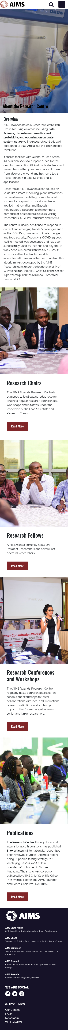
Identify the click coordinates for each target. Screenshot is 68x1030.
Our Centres (12, 1009)
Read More (17, 426)
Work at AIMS (13, 1022)
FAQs (8, 1013)
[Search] (51, 4)
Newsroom (12, 1018)
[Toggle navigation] (61, 4)
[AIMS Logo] (13, 4)
